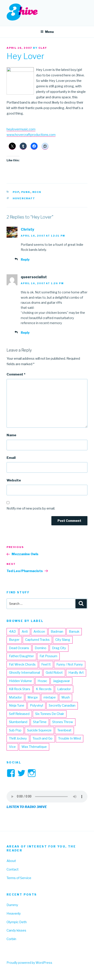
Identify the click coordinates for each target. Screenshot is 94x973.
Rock (37, 192)
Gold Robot (54, 673)
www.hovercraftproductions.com (31, 135)
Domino (40, 648)
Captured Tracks (37, 640)
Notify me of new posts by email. (31, 508)
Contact (13, 869)
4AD (12, 632)
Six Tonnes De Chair (49, 714)
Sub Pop (15, 730)
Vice (12, 747)
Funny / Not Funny (69, 664)
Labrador (64, 689)
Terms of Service (19, 878)
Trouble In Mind (69, 738)
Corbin (11, 939)
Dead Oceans (19, 648)
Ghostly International (24, 673)
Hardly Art (76, 673)
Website (14, 480)
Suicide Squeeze (39, 730)
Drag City (59, 648)
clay (42, 47)
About (11, 861)
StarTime (40, 722)
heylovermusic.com (21, 129)
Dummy (12, 905)
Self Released (19, 714)
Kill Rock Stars (19, 689)
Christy (27, 229)
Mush (65, 697)
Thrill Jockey (18, 738)
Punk (25, 192)
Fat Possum (48, 656)
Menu (49, 32)
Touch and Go (42, 738)
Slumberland (18, 722)
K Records (44, 689)
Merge (33, 697)
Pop (16, 192)
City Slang (62, 640)
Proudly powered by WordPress (29, 962)
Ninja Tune (16, 705)
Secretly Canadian (62, 705)
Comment (16, 374)
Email (11, 458)
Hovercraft (24, 198)
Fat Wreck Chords (22, 664)
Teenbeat (64, 730)
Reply (25, 259)
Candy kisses (16, 930)
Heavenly (14, 914)
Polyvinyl (36, 705)
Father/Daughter (21, 656)
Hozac (42, 681)
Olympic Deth (17, 922)
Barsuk (74, 632)
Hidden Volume (20, 681)
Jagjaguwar (61, 681)
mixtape (50, 697)
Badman (57, 632)
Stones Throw (62, 722)
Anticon (39, 632)
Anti (25, 632)
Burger (14, 640)
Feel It (46, 664)
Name (11, 435)
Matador (15, 697)
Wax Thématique (34, 747)
